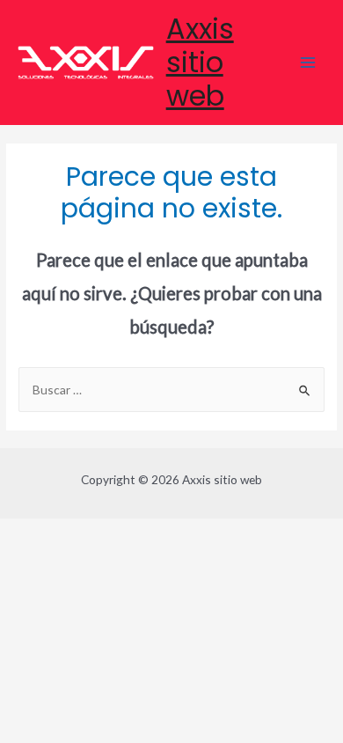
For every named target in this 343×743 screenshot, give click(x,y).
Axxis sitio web (200, 62)
